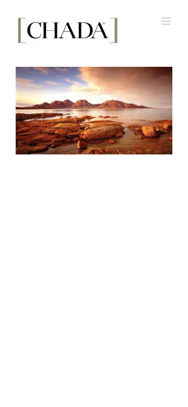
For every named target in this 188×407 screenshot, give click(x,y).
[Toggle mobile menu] (166, 21)
